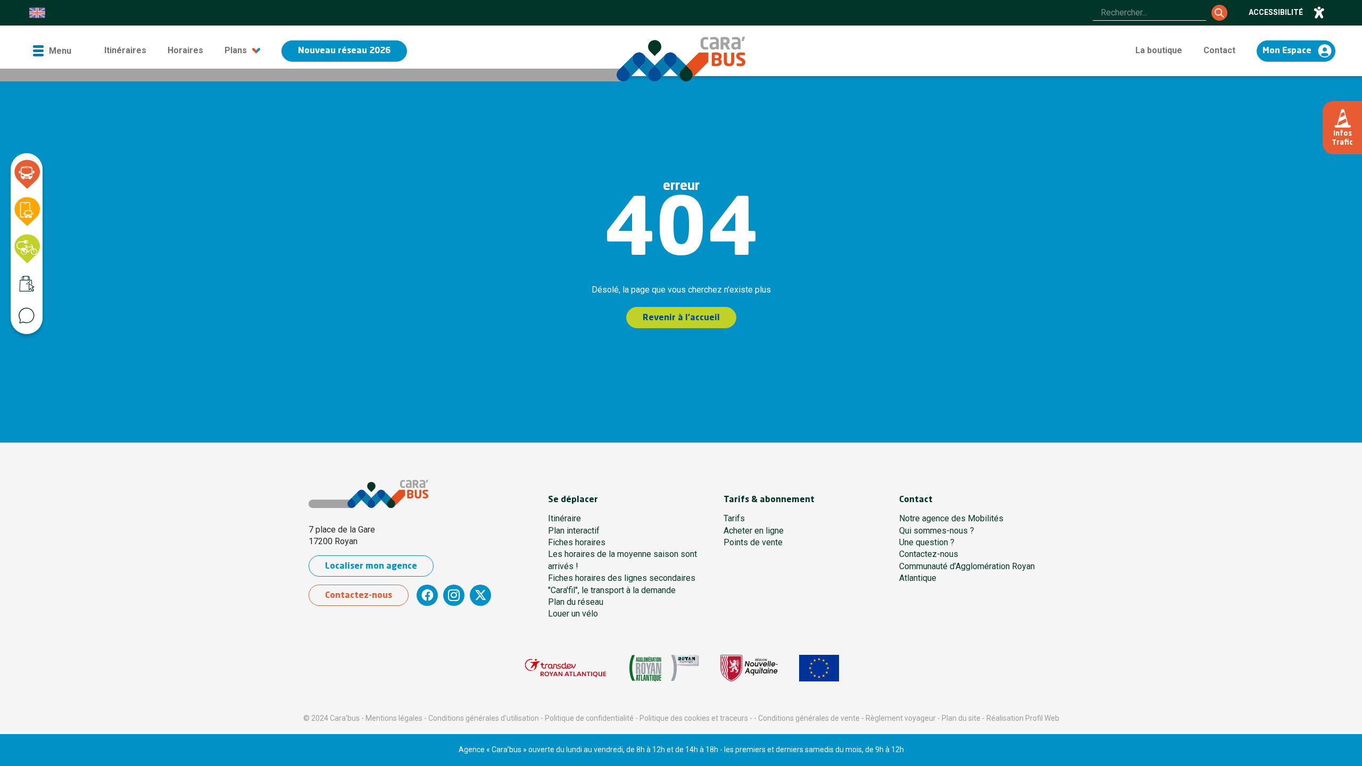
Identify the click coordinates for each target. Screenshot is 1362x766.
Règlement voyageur (901, 718)
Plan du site (961, 718)
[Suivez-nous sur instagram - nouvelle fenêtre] (453, 595)
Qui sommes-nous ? (936, 531)
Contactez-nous (358, 596)
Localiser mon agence (371, 566)
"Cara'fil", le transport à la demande (612, 590)
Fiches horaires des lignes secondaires (621, 578)
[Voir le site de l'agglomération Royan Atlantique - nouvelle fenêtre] (664, 668)
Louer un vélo (573, 614)
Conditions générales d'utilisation (483, 718)
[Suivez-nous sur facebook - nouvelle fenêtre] (427, 595)
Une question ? (926, 542)
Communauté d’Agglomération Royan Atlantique (967, 572)
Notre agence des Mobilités (951, 518)
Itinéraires (125, 50)
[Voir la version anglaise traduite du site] (37, 13)
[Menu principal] (51, 51)
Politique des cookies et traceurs (694, 718)
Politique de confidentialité (589, 718)
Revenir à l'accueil (681, 318)
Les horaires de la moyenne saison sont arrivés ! (622, 560)
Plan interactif (574, 531)
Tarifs (734, 518)
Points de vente (753, 542)
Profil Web (1042, 718)
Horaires (185, 50)
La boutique (1158, 50)
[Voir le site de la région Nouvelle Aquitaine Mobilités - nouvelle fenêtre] (749, 668)
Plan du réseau (575, 602)
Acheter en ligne (754, 531)
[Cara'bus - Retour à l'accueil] (681, 59)
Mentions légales (394, 718)
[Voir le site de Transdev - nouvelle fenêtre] (565, 668)
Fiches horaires (576, 542)
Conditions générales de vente (809, 718)
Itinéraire (564, 518)
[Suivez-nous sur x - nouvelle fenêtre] (480, 595)
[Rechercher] (1219, 13)
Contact (1219, 50)
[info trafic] (1342, 127)
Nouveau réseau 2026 (344, 51)
